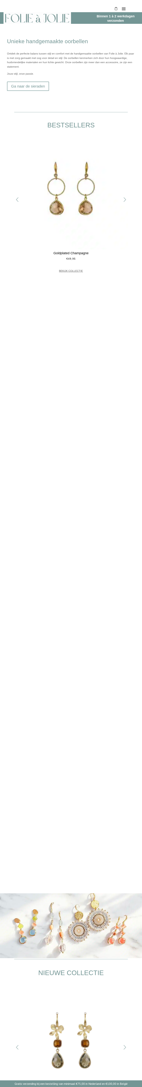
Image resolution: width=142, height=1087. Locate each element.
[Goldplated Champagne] (71, 248)
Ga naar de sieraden (28, 86)
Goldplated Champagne (71, 253)
